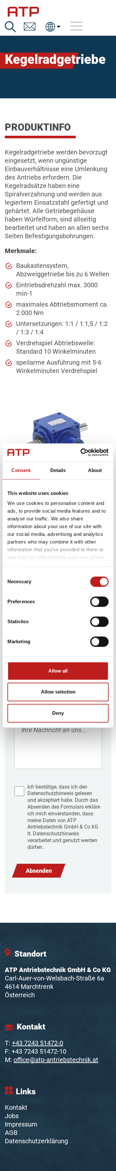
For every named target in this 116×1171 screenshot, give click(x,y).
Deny (58, 713)
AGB (11, 1133)
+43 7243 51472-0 (37, 1043)
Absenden (39, 870)
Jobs (12, 1116)
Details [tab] (58, 470)
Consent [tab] (21, 470)
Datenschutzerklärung (36, 1141)
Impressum (21, 1124)
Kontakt (16, 1107)
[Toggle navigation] (77, 26)
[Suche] (10, 26)
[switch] (99, 601)
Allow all (58, 671)
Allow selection (58, 691)
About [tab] (95, 470)
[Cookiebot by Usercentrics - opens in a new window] (82, 452)
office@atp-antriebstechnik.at (56, 1060)
